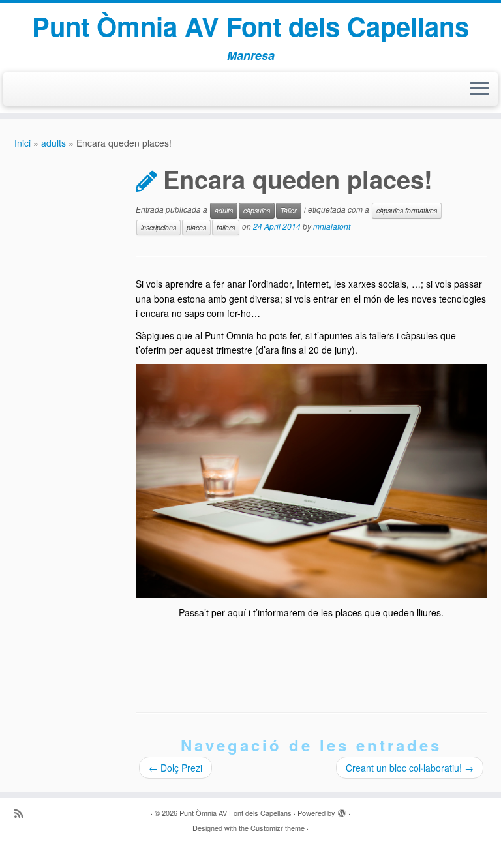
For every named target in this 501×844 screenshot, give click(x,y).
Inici (22, 142)
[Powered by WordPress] (341, 810)
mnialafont (331, 226)
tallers (226, 227)
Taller (289, 210)
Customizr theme (277, 827)
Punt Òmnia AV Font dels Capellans (250, 26)
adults (53, 142)
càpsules (256, 210)
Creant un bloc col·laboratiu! (410, 767)
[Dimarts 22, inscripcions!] (311, 479)
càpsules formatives (406, 210)
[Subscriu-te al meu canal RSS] (22, 813)
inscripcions (158, 227)
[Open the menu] (479, 89)
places (196, 227)
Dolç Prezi (175, 767)
